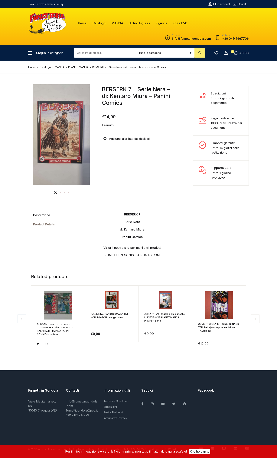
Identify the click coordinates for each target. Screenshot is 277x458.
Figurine (161, 23)
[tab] (46, 215)
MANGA (117, 23)
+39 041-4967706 (77, 414)
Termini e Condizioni (116, 401)
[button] (45, 53)
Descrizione (41, 215)
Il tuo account (221, 4)
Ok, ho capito (199, 451)
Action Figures (139, 23)
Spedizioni (110, 406)
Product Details (44, 224)
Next (255, 319)
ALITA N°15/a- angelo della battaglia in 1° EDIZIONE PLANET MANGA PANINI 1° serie (164, 317)
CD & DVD (180, 23)
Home (82, 23)
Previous (22, 319)
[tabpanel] (61, 134)
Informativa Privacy (115, 418)
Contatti (242, 4)
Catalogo (99, 23)
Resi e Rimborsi (113, 412)
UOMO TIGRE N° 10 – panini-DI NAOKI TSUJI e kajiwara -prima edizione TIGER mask (219, 327)
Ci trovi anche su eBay (50, 4)
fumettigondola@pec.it (82, 410)
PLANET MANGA (78, 67)
